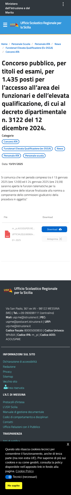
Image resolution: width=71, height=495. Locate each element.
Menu (5, 25)
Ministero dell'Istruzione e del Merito (17, 8)
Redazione (9, 366)
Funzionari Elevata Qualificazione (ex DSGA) (29, 48)
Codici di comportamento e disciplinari (25, 417)
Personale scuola (20, 44)
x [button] (68, 444)
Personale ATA (42, 44)
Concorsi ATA (12, 52)
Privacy (7, 371)
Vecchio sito (10, 381)
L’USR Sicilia (10, 407)
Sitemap (8, 376)
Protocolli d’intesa (13, 402)
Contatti (8, 422)
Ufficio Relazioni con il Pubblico (21, 427)
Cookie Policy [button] (25, 471)
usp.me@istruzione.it (25, 317)
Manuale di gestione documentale (23, 412)
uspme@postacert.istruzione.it (24, 321)
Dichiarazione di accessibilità (20, 361)
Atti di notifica (11, 441)
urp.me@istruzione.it (18, 326)
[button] (8, 477)
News (58, 44)
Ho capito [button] (14, 485)
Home (4, 44)
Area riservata (15, 388)
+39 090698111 (29, 313)
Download (52, 229)
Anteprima (52, 239)
